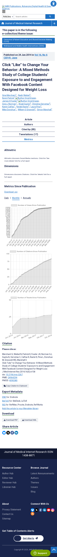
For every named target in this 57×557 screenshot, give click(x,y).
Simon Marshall (44, 109)
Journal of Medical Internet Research (23, 23)
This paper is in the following (19, 32)
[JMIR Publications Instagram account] (53, 510)
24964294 (12, 377)
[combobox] (29, 16)
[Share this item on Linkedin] (16, 433)
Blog (33, 491)
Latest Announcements (42, 473)
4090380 (13, 380)
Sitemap (6, 518)
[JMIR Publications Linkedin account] (44, 510)
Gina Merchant (9, 95)
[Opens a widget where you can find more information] (40, 553)
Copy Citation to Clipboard (16, 386)
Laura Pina (36, 107)
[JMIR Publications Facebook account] (40, 510)
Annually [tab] (27, 198)
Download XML (30, 420)
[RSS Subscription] (32, 513)
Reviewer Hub (9, 482)
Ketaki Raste (23, 107)
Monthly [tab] (16, 198)
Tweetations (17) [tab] (28, 134)
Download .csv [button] (11, 192)
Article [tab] (28, 119)
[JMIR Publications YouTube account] (48, 510)
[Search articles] (50, 16)
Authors (35, 478)
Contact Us (7, 514)
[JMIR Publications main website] (27, 7)
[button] (53, 3)
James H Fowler (10, 101)
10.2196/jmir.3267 (14, 374)
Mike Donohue (9, 109)
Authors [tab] (28, 124)
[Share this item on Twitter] (8, 433)
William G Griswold (27, 109)
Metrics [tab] (28, 139)
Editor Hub (7, 478)
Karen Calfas (8, 107)
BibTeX (5, 401)
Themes (35, 482)
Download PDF (12, 420)
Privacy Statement (11, 509)
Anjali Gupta (25, 104)
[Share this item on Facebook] (12, 433)
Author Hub (7, 473)
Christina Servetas (41, 104)
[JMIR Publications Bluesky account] (32, 510)
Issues (34, 487)
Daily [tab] (6, 198)
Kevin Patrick (8, 98)
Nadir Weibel (24, 95)
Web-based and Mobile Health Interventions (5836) (24, 46)
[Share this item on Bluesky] (4, 433)
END (4, 397)
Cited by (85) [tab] (29, 129)
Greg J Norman (9, 104)
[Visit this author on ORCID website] (25, 98)
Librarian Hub (9, 487)
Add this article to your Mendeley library (20, 408)
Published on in (25, 56)
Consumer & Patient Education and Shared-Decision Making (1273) (28, 41)
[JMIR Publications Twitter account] (36, 510)
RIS (4, 405)
